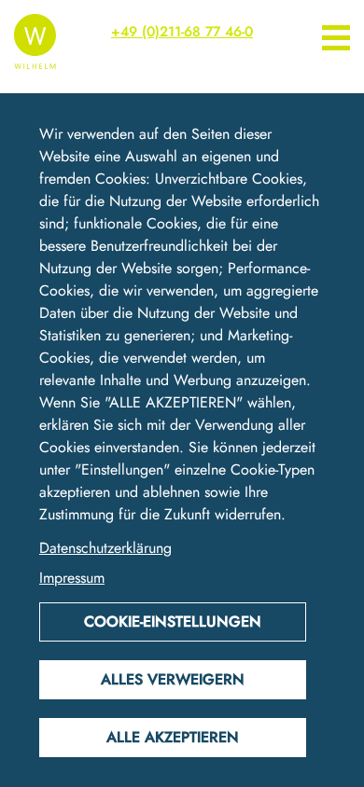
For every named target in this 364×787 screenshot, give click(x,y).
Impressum (72, 577)
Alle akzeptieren (172, 737)
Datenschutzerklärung (105, 548)
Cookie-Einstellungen (172, 621)
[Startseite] (35, 39)
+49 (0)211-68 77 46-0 (182, 31)
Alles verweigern (173, 679)
